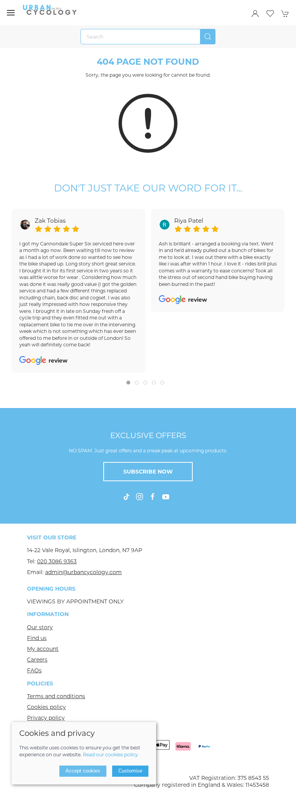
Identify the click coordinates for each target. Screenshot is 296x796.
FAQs (34, 670)
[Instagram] (139, 496)
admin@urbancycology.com (83, 572)
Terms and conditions (56, 696)
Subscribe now (148, 471)
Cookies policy (46, 707)
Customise (130, 771)
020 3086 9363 (57, 561)
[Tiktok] (126, 496)
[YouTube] (166, 496)
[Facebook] (152, 496)
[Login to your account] (255, 13)
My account (43, 648)
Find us (37, 638)
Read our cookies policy (110, 754)
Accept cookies (83, 771)
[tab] (128, 383)
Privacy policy (46, 717)
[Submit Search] (207, 36)
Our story (40, 627)
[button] (11, 12)
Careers (37, 659)
